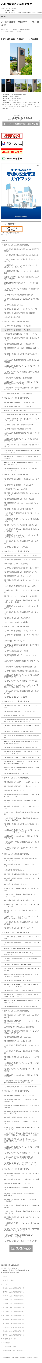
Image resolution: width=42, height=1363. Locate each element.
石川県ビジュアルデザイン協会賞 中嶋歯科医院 (20, 596)
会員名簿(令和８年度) (9, 1347)
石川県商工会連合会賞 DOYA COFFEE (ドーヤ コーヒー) (21, 1122)
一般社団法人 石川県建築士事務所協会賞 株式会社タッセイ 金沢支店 (21, 819)
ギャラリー (6, 240)
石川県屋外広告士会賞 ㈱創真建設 (16, 547)
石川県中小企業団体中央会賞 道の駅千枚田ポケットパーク (21, 355)
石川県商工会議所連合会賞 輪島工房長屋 (18, 1117)
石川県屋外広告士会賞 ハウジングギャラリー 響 (20, 309)
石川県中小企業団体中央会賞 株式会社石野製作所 (21, 747)
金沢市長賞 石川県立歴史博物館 (15, 410)
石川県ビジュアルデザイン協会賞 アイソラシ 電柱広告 (21, 1070)
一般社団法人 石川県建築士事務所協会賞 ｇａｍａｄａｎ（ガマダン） (21, 451)
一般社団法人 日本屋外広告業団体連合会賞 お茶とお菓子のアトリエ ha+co (21, 768)
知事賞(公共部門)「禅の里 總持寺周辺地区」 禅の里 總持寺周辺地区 (21, 278)
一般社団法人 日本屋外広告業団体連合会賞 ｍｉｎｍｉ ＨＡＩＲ (21, 1001)
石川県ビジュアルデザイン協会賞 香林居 (18, 990)
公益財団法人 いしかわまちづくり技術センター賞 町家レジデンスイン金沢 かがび (21, 917)
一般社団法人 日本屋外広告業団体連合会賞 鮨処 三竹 (21, 542)
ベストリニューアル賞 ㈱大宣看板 (16, 622)
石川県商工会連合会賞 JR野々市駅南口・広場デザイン (21, 349)
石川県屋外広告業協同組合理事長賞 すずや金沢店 (21, 874)
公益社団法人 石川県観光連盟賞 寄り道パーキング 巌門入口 (21, 434)
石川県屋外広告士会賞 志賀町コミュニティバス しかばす (21, 849)
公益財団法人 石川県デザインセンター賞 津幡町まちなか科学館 (21, 520)
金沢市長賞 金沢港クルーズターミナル (17, 790)
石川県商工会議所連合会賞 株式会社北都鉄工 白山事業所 (21, 1194)
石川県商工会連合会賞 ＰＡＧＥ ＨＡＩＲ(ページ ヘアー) (22, 807)
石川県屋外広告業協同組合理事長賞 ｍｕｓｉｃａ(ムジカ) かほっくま (21, 795)
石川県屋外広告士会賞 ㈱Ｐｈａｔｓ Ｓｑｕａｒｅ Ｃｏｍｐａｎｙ (21, 469)
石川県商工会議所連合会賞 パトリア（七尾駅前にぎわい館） (21, 959)
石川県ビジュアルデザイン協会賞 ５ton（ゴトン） (22, 1153)
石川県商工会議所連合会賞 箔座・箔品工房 (19, 499)
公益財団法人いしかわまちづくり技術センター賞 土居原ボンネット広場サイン (21, 266)
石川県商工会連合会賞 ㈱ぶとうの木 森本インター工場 (21, 504)
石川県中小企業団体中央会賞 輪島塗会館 (18, 509)
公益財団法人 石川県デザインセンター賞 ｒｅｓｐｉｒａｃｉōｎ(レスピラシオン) (21, 831)
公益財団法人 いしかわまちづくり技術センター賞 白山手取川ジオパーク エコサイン (21, 383)
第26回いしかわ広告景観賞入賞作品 (16, 245)
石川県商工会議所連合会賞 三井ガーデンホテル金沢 (21, 726)
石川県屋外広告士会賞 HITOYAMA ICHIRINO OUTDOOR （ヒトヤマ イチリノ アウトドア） (21, 1164)
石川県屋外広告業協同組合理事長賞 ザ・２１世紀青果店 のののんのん (21, 1032)
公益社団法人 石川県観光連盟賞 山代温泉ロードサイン (21, 662)
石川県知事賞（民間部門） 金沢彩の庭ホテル (20, 406)
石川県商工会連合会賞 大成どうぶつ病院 (18, 731)
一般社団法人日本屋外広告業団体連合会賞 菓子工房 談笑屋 (21, 250)
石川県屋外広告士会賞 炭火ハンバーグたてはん (20, 1241)
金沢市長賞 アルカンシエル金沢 (15, 489)
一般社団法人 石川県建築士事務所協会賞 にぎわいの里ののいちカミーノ (21, 742)
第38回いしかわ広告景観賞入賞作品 (16, 1169)
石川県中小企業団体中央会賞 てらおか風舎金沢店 (21, 671)
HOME (5, 1276)
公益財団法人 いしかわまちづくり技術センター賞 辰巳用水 (21, 1076)
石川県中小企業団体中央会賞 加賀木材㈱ (18, 429)
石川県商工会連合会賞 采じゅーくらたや (18, 576)
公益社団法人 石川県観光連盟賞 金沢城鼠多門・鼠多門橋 (21, 969)
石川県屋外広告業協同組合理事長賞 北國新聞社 (20, 313)
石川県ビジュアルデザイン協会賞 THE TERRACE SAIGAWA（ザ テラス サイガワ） (21, 1230)
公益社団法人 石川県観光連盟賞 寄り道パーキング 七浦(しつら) (21, 514)
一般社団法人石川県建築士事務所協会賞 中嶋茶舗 (21, 255)
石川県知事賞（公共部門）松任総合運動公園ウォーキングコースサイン (21, 859)
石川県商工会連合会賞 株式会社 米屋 (17, 1041)
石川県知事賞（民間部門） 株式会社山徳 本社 (21, 1179)
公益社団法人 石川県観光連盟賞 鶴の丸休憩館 (20, 586)
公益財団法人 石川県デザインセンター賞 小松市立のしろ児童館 (21, 1064)
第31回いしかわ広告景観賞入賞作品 (16, 626)
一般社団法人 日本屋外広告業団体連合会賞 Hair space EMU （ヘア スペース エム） (21, 1158)
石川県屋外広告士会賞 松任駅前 (15, 697)
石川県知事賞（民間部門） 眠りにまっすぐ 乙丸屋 (21, 865)
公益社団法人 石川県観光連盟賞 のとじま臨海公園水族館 (21, 1206)
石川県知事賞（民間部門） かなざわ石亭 (18, 485)
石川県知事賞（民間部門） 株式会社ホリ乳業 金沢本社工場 (21, 1100)
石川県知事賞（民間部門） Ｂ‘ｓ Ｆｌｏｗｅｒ (21, 559)
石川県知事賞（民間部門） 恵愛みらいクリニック (21, 786)
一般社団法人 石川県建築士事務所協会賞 (18, 378)
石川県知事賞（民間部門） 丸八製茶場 (17, 330)
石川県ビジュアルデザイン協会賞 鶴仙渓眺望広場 (21, 757)
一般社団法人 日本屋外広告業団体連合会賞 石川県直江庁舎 (21, 843)
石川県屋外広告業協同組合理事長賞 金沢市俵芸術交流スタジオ (21, 646)
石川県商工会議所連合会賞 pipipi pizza (17, 1037)
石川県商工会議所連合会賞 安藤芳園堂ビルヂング (21, 572)
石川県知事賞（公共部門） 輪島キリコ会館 (19, 402)
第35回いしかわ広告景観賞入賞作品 (16, 932)
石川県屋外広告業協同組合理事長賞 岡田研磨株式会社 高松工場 (21, 1112)
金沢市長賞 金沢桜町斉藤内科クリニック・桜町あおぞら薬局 (21, 1106)
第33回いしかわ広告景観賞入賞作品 (16, 778)
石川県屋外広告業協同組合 (16, 4)
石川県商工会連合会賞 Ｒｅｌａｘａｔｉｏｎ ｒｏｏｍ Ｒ (21, 656)
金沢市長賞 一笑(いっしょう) (14, 715)
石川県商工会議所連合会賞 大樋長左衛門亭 (19, 344)
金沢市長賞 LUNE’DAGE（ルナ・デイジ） (19, 1183)
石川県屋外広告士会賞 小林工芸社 (16, 773)
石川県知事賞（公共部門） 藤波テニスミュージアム (21, 480)
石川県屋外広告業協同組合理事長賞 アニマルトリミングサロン (21, 494)
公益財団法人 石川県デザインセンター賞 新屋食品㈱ (21, 591)
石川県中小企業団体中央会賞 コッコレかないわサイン (21, 581)
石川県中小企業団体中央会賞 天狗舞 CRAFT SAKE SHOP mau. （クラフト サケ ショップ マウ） (21, 1141)
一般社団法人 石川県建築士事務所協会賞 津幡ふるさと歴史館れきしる (21, 530)
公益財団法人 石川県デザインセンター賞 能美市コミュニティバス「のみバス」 (21, 985)
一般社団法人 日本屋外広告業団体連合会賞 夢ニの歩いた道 (21, 692)
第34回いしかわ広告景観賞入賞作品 (16, 854)
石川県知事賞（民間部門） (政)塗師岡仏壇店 (20, 711)
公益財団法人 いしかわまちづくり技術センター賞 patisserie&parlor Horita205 (21, 762)
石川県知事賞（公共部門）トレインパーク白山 (20, 1095)
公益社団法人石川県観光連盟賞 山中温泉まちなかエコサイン (21, 260)
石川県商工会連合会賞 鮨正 (13, 305)
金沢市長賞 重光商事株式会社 (14, 870)
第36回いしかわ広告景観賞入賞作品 (16, 1011)
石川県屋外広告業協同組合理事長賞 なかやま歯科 (21, 568)
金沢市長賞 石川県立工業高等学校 (16, 564)
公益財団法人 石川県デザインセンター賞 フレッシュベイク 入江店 (21, 367)
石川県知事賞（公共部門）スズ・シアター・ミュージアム (21, 937)
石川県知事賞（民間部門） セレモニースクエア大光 (21, 636)
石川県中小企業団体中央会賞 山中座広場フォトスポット (21, 825)
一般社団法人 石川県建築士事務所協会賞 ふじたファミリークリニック (21, 895)
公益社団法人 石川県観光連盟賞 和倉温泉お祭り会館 (21, 813)
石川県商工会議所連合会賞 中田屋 (16, 651)
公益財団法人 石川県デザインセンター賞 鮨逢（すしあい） (21, 1224)
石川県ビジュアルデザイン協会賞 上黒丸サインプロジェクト (21, 445)
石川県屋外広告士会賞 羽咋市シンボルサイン (20, 928)
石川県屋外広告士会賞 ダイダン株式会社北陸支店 (21, 1006)
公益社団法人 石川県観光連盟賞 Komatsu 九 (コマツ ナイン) (21, 1128)
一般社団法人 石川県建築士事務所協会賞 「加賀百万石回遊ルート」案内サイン (21, 975)
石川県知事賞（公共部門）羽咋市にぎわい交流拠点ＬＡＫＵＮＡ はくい (21, 1174)
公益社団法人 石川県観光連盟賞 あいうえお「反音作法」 (21, 889)
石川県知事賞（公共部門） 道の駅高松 (17, 326)
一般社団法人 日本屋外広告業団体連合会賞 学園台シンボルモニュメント (21, 388)
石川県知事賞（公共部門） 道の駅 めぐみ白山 (20, 631)
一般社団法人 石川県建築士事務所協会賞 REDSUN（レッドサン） (22, 1212)
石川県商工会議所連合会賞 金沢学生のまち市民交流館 (21, 300)
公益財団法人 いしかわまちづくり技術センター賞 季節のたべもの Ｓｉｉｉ (21, 995)
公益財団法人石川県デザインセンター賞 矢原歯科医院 (21, 272)
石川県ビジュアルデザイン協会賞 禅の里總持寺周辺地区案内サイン (21, 290)
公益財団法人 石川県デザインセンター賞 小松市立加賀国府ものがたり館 (21, 1148)
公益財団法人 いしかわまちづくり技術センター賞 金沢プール (21, 607)
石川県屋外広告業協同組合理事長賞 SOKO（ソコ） (20, 1188)
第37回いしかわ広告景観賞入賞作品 (16, 1091)
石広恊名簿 (6, 1343)
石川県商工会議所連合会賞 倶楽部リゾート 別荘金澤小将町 (21, 879)
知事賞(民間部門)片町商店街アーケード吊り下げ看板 (21, 284)
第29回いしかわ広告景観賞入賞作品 (16, 475)
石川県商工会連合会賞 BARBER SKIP (17, 964)
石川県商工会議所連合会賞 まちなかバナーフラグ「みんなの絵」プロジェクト (21, 419)
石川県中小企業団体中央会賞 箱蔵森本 (17, 980)
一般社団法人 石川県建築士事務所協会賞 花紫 (20, 667)
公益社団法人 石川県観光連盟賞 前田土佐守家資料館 (21, 736)
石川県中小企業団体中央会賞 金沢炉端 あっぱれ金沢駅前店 (21, 1218)
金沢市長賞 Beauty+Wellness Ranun (17, 948)
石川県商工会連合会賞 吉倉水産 (15, 884)
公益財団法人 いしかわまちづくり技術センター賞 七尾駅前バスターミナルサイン (21, 536)
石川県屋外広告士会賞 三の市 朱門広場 (18, 394)
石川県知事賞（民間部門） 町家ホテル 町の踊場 (21, 943)
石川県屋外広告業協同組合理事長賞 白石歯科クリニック (21, 339)
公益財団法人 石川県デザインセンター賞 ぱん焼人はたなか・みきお (21, 440)
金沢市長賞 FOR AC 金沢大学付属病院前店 (19, 1027)
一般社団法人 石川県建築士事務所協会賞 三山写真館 (21, 1052)
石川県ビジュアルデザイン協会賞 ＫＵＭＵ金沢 (20, 681)
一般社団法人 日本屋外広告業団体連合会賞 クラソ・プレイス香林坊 (21, 1236)
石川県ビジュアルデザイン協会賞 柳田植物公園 (20, 525)
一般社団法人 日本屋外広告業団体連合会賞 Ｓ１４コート (21, 613)
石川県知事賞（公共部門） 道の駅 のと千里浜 (20, 555)
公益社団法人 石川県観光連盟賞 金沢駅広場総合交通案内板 (21, 361)
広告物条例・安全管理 (9, 1339)
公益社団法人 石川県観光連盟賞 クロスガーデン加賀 (21, 1046)
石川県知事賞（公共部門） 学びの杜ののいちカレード (21, 706)
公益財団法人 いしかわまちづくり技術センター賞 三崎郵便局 (21, 457)
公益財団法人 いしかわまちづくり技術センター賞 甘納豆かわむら (21, 837)
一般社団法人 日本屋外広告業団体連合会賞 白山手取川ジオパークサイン (21, 463)
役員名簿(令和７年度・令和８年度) (13, 1350)
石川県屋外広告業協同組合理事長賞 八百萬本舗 (20, 415)
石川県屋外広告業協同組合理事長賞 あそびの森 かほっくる (21, 953)
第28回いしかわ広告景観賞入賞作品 (16, 398)
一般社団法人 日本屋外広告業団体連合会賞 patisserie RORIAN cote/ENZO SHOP (19, 1081)
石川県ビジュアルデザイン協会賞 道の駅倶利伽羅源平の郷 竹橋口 (21, 373)
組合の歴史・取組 (8, 1280)
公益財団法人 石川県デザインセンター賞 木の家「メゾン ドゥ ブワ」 (21, 752)
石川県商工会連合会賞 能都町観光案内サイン (20, 425)
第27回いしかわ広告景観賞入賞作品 (16, 321)
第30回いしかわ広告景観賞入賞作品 (16, 551)
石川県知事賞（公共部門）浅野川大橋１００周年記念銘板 (21, 1016)
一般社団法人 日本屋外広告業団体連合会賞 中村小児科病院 (21, 923)
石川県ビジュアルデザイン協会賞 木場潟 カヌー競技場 (21, 911)
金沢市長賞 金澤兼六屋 (12, 317)
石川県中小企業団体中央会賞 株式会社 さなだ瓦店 (21, 1058)
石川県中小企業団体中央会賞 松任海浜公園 (18, 295)
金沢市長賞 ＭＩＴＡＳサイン (14, 641)
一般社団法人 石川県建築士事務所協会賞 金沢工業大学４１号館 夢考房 (21, 601)
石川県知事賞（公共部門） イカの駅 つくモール (21, 782)
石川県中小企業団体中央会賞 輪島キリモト (19, 900)
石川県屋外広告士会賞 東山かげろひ (17, 618)
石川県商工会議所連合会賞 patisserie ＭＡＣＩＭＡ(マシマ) (22, 801)
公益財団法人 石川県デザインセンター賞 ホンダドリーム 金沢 (21, 905)
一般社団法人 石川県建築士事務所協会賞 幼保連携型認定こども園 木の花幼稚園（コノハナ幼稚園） (21, 1134)
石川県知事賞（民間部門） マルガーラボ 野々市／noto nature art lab (21, 1022)
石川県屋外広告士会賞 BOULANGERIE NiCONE (21, 1087)
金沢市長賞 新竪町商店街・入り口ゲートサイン (20, 334)
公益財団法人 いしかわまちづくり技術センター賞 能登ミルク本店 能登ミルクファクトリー (21, 686)
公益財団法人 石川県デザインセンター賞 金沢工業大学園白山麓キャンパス (21, 676)
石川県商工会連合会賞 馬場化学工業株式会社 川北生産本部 (21, 1200)
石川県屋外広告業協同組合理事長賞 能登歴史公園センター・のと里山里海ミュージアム (21, 720)
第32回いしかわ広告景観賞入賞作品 (16, 701)
